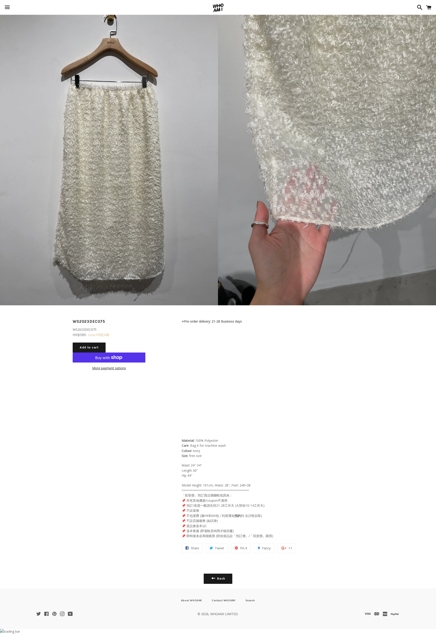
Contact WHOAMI (223, 600)
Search (250, 600)
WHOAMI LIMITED (224, 614)
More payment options (109, 368)
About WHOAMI (191, 600)
